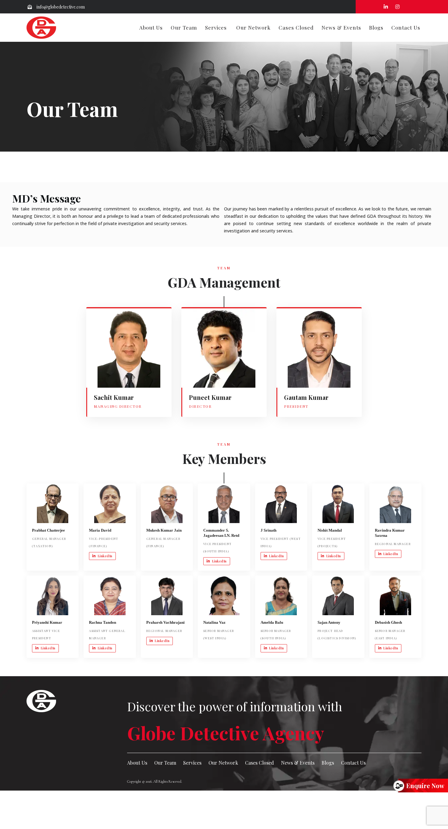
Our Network (253, 27)
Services (216, 27)
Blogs (376, 27)
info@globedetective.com (60, 7)
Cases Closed (296, 27)
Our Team (184, 27)
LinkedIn (105, 556)
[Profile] (112, 376)
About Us (151, 27)
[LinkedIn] (97, 376)
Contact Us (405, 27)
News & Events (341, 27)
